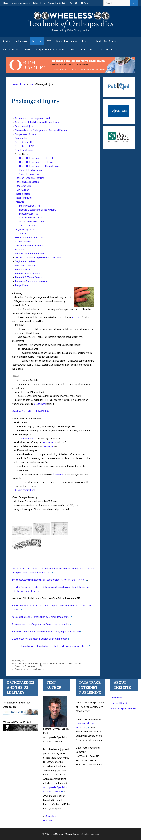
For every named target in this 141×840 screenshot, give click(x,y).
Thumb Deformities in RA (27, 273)
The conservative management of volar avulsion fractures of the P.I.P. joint (48, 579)
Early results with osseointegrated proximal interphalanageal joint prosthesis (50, 646)
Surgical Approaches (25, 261)
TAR (73, 49)
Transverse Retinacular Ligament (31, 281)
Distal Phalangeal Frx (29, 205)
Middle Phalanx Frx (28, 213)
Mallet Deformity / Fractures (29, 237)
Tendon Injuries (22, 269)
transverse (47, 442)
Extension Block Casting (27, 181)
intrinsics (76, 317)
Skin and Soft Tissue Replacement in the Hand (38, 257)
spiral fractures (26, 438)
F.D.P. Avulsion (22, 189)
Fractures (19, 201)
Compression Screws (25, 134)
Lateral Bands (21, 233)
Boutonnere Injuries (25, 126)
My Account (86, 3)
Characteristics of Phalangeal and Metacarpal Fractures (42, 130)
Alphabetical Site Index (57, 3)
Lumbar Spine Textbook (107, 41)
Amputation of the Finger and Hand (32, 118)
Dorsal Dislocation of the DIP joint (36, 162)
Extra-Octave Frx (23, 185)
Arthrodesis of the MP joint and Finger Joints (37, 122)
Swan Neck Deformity (26, 265)
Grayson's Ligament (24, 229)
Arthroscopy (21, 41)
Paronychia (20, 249)
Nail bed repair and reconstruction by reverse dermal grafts (41, 617)
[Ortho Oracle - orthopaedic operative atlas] (70, 72)
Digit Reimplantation (25, 150)
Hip (40, 663)
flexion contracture (24, 490)
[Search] (134, 3)
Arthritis (6, 41)
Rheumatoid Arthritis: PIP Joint (29, 253)
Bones (35, 41)
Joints (85, 41)
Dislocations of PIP (24, 146)
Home (5, 3)
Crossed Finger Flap (24, 142)
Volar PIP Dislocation (29, 174)
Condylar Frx (21, 138)
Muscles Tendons (10, 49)
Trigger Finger (22, 285)
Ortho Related (107, 49)
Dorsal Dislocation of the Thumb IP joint (39, 166)
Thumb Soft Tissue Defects (28, 277)
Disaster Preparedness (66, 41)
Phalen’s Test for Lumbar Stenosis (29, 669)
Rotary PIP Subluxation (30, 170)
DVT (49, 41)
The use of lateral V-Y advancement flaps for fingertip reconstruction (46, 631)
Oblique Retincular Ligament (29, 245)
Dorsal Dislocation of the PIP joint (36, 158)
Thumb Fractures (27, 225)
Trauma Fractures (88, 49)
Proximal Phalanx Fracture (31, 221)
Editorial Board (39, 3)
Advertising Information (21, 3)
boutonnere (40, 403)
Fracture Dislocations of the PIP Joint (37, 209)
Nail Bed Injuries (23, 241)
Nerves (27, 49)
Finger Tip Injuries (23, 197)
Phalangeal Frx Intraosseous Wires (30, 666)
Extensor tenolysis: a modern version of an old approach (39, 638)
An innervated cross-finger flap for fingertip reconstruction (40, 624)
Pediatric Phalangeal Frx (30, 217)
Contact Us (74, 3)
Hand (23, 660)
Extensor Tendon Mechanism (29, 177)
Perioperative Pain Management (50, 49)
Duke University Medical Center (64, 834)
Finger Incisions (22, 193)
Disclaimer (116, 697)
